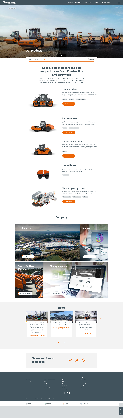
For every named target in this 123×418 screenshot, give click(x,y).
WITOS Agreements (85, 390)
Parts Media (46, 385)
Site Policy (83, 387)
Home (30, 59)
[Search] (114, 3)
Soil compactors (68, 132)
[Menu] (119, 2)
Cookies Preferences (85, 392)
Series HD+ (71, 99)
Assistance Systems (76, 196)
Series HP (65, 151)
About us (28, 256)
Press (63, 379)
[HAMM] (70, 404)
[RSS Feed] (63, 393)
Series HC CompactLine (73, 127)
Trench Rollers (65, 174)
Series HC (65, 127)
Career (27, 383)
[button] (96, 51)
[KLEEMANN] (88, 404)
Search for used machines (25, 293)
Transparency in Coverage (86, 394)
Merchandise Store (66, 390)
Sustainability (28, 381)
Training (45, 381)
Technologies (69, 201)
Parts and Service (87, 2)
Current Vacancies (89, 256)
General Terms (84, 379)
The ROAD (64, 385)
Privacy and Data (84, 383)
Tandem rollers (68, 103)
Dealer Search (47, 387)
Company (37, 59)
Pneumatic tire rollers (68, 156)
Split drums (85, 196)
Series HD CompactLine (80, 99)
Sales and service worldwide (50, 379)
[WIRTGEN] (33, 404)
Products (70, 2)
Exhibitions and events (67, 381)
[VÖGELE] (52, 404)
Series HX (65, 99)
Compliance (83, 385)
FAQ (45, 392)
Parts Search (46, 383)
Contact (45, 390)
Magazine (64, 383)
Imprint (82, 381)
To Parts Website (56, 293)
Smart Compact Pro (32, 51)
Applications (78, 2)
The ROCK (64, 387)
